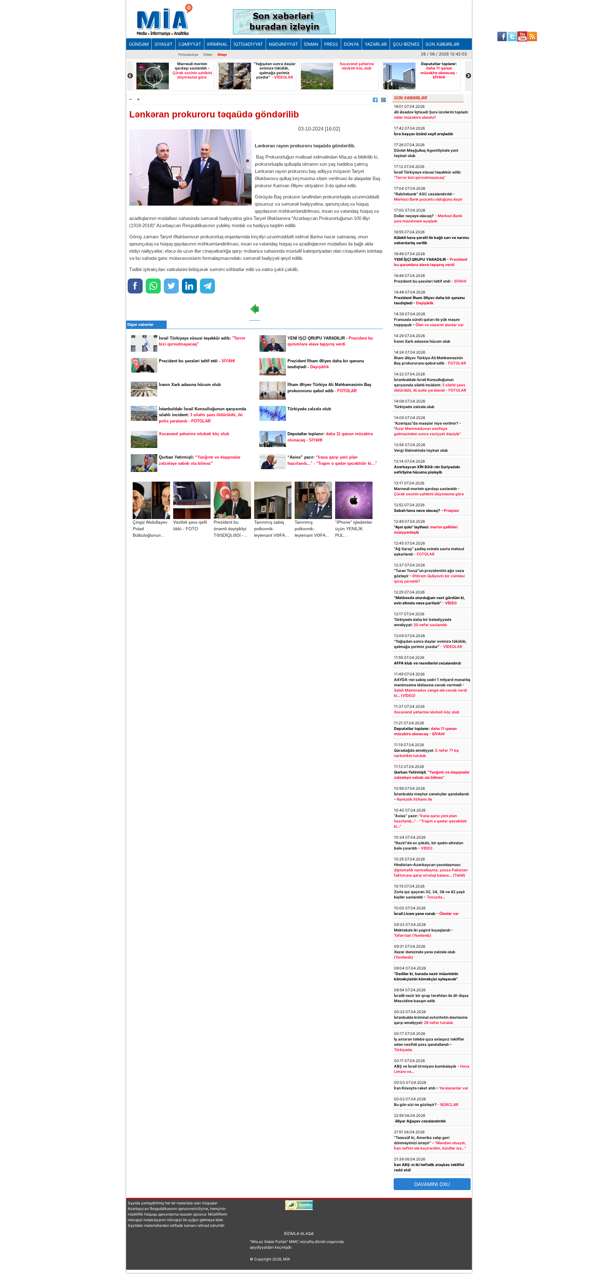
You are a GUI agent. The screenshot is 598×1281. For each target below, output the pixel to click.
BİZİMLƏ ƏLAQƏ (299, 1233)
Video (207, 54)
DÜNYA (351, 44)
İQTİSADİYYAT (248, 44)
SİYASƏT (163, 44)
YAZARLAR (376, 44)
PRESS (331, 44)
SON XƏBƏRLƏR (442, 44)
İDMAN (311, 44)
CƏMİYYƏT (189, 44)
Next (468, 76)
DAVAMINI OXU (432, 1184)
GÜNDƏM (139, 44)
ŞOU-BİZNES (406, 44)
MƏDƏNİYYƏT (283, 44)
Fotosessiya (188, 54)
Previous (130, 76)
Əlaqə (222, 54)
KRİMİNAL (217, 44)
